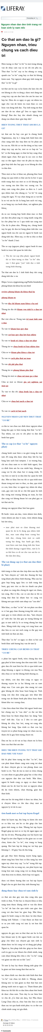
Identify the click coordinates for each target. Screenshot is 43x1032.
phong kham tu (9, 297)
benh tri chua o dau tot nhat (24, 340)
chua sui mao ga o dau (27, 376)
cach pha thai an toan (21, 358)
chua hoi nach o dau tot (22, 401)
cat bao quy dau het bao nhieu (22, 334)
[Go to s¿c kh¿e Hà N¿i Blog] (12, 9)
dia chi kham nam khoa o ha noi (23, 303)
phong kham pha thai (23, 370)
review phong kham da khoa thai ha (18, 291)
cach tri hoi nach (18, 411)
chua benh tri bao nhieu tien (26, 346)
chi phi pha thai (15, 364)
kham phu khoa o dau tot (23, 352)
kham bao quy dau (19, 329)
